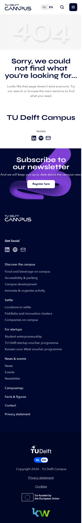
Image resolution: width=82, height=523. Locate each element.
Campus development (21, 284)
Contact (10, 405)
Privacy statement (17, 414)
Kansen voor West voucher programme (33, 349)
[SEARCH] (62, 7)
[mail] (48, 138)
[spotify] (41, 138)
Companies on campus (21, 320)
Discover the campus (20, 264)
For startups (13, 329)
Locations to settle (18, 307)
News (9, 366)
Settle (9, 300)
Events (9, 372)
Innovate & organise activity (25, 290)
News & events (15, 359)
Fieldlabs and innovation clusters (28, 313)
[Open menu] (73, 7)
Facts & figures (15, 397)
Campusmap (14, 388)
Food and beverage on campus (27, 271)
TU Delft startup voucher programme (31, 343)
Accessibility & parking (21, 278)
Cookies (41, 486)
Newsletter (12, 378)
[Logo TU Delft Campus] (18, 7)
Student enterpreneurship (23, 336)
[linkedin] (33, 138)
